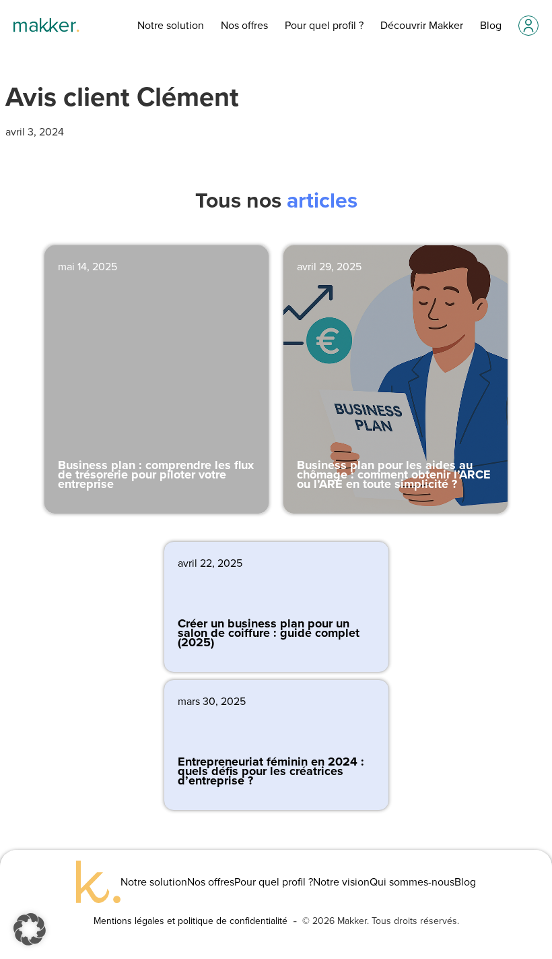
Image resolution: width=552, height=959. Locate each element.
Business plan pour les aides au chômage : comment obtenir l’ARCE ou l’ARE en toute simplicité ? (394, 474)
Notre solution (170, 25)
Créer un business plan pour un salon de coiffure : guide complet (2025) (268, 633)
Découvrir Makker (421, 25)
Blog (491, 25)
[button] (29, 929)
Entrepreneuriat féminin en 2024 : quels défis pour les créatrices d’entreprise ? (271, 771)
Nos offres (244, 25)
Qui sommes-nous (412, 882)
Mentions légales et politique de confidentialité (190, 921)
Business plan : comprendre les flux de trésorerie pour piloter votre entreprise (156, 474)
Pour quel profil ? (324, 25)
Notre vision (341, 882)
